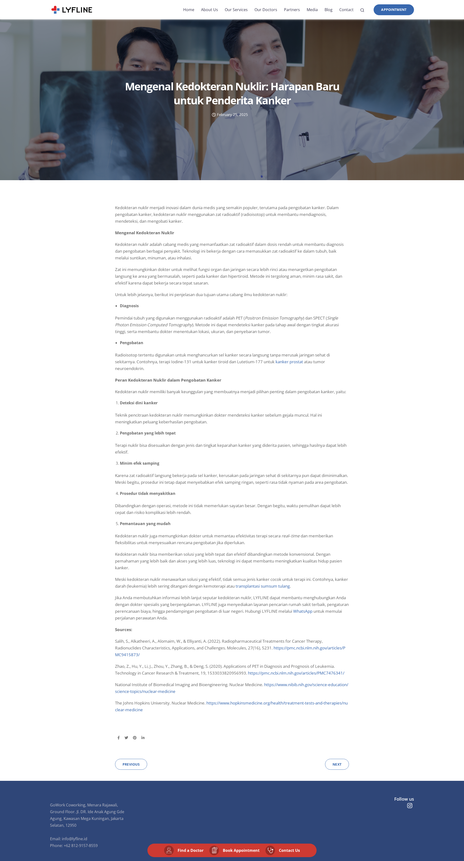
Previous (131, 764)
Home (188, 9)
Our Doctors (265, 9)
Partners (292, 9)
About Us (209, 9)
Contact (346, 9)
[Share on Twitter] (126, 738)
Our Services (236, 9)
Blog (329, 9)
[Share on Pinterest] (135, 738)
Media (312, 9)
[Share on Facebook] (118, 738)
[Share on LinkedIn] (143, 738)
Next (337, 764)
